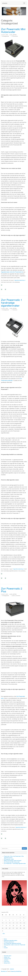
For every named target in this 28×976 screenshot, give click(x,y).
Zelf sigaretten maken (9, 859)
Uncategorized (5, 36)
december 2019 (7, 955)
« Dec (3, 933)
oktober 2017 (7, 957)
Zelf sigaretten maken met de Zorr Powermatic (14, 944)
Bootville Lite (4, 971)
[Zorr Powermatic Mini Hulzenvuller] (14, 49)
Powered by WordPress (16, 971)
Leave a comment (16, 595)
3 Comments (15, 36)
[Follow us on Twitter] (6, 290)
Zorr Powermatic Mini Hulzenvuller (13, 30)
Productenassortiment (9, 942)
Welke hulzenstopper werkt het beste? (12, 860)
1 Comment (14, 310)
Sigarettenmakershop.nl (20, 280)
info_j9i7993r (14, 34)
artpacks (4, 3)
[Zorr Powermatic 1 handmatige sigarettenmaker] (14, 326)
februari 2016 (7, 963)
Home (5, 939)
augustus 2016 (7, 958)
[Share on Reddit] (3, 286)
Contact (6, 947)
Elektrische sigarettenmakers (10, 940)
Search (24, 848)
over (5, 946)
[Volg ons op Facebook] (3, 290)
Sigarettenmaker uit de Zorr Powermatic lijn (12, 272)
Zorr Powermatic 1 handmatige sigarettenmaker (11, 302)
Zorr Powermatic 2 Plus (11, 590)
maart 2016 (6, 961)
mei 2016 (6, 960)
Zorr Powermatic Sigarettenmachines (12, 943)
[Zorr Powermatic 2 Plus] (14, 608)
